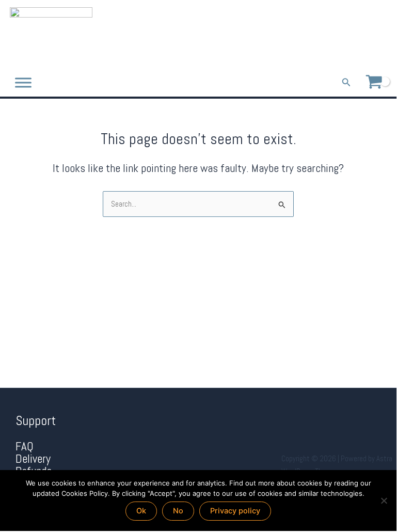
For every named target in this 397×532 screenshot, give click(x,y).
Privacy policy (235, 510)
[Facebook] (354, 34)
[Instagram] (383, 34)
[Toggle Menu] (23, 82)
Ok (141, 510)
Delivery (33, 458)
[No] (383, 500)
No (178, 510)
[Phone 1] (339, 34)
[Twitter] (368, 34)
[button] (346, 82)
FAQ (24, 446)
